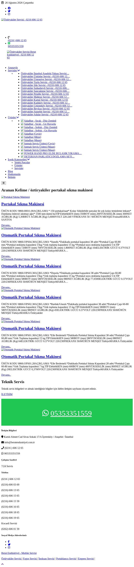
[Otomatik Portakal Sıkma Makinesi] (20, 228)
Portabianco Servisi (66, 558)
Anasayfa (13, 67)
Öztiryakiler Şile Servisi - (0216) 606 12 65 (43, 85)
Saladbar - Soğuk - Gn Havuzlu (40, 130)
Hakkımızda (14, 174)
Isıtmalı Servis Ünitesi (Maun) (39, 146)
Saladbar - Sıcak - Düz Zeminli (40, 120)
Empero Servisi (86, 558)
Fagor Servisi (30, 558)
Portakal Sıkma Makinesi (22, 204)
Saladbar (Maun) (33, 140)
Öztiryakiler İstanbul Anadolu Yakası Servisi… (45, 73)
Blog (10, 171)
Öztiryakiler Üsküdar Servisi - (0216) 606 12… (45, 76)
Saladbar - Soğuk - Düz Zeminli (40, 127)
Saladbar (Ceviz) (33, 133)
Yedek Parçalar (22, 162)
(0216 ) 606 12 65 (17, 40)
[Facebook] (9, 8)
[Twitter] (9, 11)
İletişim (11, 177)
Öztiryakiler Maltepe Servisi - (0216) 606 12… (45, 97)
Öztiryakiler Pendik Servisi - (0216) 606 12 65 (45, 94)
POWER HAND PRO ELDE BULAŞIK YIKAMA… (53, 153)
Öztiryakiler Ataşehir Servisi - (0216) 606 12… (45, 111)
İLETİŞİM (6, 394)
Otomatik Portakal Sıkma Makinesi (31, 235)
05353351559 (71, 413)
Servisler (12, 70)
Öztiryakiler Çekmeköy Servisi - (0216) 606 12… (46, 105)
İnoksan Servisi (46, 558)
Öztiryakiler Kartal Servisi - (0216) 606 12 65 (44, 99)
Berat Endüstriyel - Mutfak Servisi (19, 553)
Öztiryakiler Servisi (11, 558)
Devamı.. (6, 225)
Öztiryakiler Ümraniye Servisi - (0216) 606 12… (46, 79)
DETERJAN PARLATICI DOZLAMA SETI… (49, 156)
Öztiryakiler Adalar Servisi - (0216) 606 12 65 (44, 114)
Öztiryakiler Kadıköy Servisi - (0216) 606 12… (45, 102)
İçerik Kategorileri (17, 159)
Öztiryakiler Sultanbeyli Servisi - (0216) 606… (45, 88)
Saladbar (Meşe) (32, 137)
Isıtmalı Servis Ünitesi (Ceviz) (39, 143)
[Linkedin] (9, 14)
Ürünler (12, 117)
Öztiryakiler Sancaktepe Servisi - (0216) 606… (45, 91)
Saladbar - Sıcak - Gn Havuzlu (40, 124)
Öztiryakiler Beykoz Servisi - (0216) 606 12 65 (45, 108)
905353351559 (16, 46)
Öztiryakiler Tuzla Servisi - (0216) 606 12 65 (44, 82)
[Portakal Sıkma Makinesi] (15, 197)
